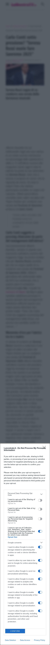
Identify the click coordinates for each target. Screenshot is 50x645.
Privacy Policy (39, 640)
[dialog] (25, 544)
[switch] (40, 500)
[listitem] (25, 494)
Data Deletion (10, 640)
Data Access (25, 640)
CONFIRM (15, 631)
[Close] (45, 448)
